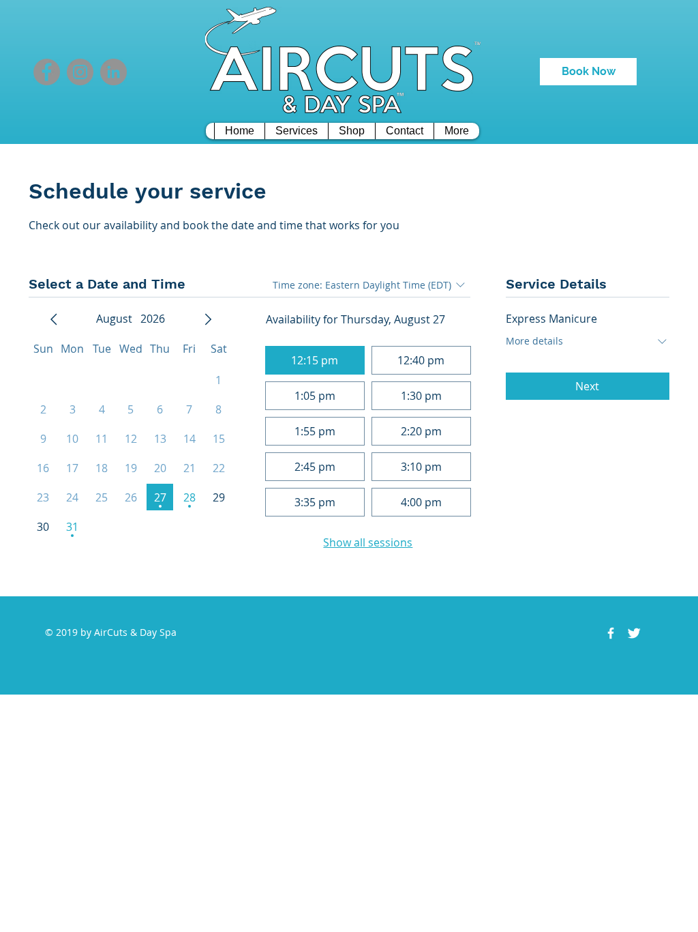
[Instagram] (80, 72)
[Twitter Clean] (633, 633)
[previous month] (54, 319)
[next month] (208, 319)
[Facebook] (46, 72)
